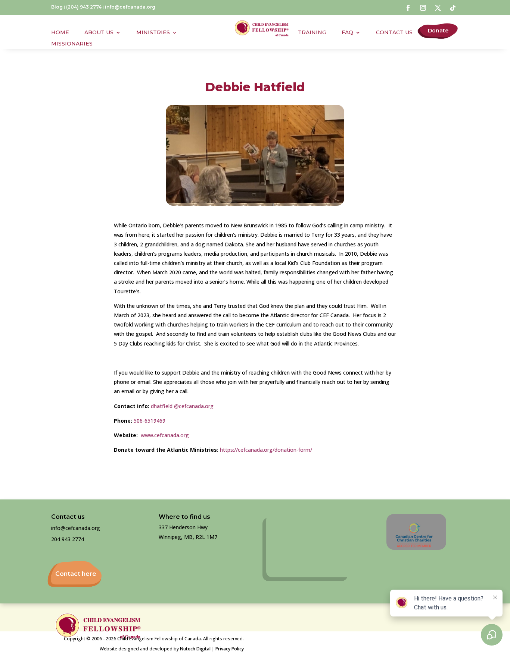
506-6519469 (149, 420)
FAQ (347, 33)
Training (312, 33)
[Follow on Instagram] (423, 8)
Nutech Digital (195, 649)
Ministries (153, 33)
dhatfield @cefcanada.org (181, 406)
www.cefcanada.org (165, 435)
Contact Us (394, 33)
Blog (57, 7)
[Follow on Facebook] (408, 8)
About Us (98, 33)
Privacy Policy (229, 649)
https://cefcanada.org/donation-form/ (266, 449)
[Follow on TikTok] (453, 8)
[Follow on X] (438, 8)
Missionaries (72, 44)
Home (60, 33)
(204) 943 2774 (84, 7)
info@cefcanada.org (130, 7)
